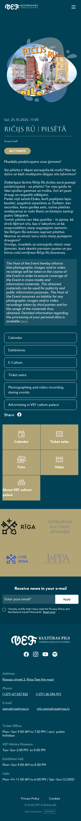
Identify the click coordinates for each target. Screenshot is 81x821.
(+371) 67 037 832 (15, 694)
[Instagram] (35, 654)
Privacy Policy (30, 798)
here (24, 321)
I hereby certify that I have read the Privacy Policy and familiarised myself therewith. (39, 610)
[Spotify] (54, 654)
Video (59, 467)
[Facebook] (26, 654)
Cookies (54, 798)
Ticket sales (17, 375)
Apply (67, 599)
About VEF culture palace (17, 492)
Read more (49, 612)
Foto (21, 467)
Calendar (15, 337)
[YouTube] (45, 654)
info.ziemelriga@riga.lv (53, 709)
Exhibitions (16, 350)
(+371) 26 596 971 (48, 694)
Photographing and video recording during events (36, 390)
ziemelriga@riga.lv (15, 709)
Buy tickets (17, 151)
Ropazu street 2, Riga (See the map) (28, 679)
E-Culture (15, 362)
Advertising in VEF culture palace (33, 404)
